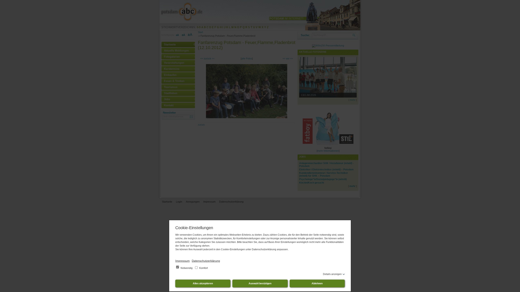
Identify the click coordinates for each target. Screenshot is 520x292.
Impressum (182, 260)
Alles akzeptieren (203, 283)
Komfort (203, 268)
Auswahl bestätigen (260, 283)
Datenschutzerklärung (206, 260)
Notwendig (186, 268)
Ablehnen (317, 283)
